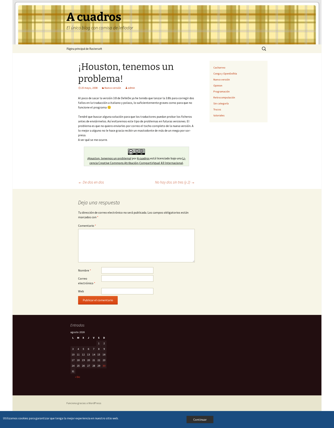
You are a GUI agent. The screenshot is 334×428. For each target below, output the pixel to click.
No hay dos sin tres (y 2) (175, 182)
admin (131, 88)
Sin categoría (221, 103)
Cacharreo (219, 67)
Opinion (217, 85)
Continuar (200, 419)
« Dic (77, 377)
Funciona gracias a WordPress (83, 403)
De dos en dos (91, 182)
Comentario (87, 226)
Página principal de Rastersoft (84, 49)
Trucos (217, 109)
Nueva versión (113, 88)
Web (81, 291)
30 (104, 365)
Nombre (84, 270)
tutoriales (219, 115)
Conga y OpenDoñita (225, 73)
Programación (221, 91)
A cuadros (143, 158)
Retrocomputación (224, 97)
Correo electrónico (86, 281)
